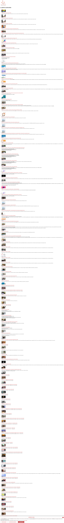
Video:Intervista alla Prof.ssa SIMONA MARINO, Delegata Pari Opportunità (9, 321)
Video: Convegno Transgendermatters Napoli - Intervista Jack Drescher (9, 160)
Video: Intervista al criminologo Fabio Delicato (6, 271)
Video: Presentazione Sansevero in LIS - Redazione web (8, 215)
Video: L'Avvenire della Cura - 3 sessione (6, 251)
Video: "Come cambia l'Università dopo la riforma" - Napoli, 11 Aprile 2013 (9, 515)
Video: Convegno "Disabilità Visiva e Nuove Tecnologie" (7, 379)
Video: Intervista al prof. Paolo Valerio (6, 374)
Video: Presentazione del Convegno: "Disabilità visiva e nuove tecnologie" (9, 384)
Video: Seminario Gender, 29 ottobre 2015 (6, 437)
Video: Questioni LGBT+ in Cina (5, 231)
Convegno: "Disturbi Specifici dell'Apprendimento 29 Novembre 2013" (9, 496)
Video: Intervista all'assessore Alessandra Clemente (7, 266)
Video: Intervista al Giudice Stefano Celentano (6, 315)
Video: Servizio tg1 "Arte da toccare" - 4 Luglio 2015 (7, 442)
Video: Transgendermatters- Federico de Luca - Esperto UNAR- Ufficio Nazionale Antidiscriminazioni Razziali (13, 147)
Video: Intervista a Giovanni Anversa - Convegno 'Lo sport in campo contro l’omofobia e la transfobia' (12, 104)
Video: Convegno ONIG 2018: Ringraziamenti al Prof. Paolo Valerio (9, 199)
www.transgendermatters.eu (5, 185)
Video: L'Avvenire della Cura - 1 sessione (6, 246)
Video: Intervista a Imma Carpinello (5, 309)
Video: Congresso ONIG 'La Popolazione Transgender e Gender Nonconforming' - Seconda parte (12, 172)
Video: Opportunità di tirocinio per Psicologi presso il (8, 47)
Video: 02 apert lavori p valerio (5, 344)
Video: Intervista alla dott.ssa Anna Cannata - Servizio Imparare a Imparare (9, 83)
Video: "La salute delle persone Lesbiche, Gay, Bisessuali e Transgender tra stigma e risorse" (11, 369)
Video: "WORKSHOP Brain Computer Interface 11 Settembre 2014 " (9, 467)
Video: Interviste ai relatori (4, 354)
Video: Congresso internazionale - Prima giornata (7, 23)
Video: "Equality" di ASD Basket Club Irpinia (6, 403)
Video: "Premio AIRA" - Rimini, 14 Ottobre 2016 (7, 413)
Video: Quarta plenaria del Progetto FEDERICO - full (7, 78)
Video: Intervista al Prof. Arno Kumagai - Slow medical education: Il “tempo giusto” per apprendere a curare (13, 127)
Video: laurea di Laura (4, 457)
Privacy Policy (25, 520)
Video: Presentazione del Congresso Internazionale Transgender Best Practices (10, 28)
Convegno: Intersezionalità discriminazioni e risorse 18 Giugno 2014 (9, 472)
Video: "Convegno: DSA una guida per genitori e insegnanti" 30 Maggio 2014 (10, 477)
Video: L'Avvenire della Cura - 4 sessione (6, 257)
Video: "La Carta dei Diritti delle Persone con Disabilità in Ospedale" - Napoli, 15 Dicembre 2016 (12, 408)
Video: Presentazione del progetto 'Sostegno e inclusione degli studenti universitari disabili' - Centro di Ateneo (14, 73)
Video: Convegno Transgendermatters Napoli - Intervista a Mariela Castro (9, 166)
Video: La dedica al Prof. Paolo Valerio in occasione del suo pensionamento (10, 177)
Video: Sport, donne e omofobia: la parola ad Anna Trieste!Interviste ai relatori (10, 339)
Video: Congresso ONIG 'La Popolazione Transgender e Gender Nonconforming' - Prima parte (12, 194)
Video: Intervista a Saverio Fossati (5, 280)
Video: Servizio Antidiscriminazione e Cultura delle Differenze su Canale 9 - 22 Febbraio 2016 (12, 432)
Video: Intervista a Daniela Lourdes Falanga (6, 304)
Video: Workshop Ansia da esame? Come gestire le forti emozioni (8, 56)
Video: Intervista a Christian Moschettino (6, 299)
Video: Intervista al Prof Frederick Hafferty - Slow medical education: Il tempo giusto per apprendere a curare (13, 210)
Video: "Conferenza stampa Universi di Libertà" (7, 501)
